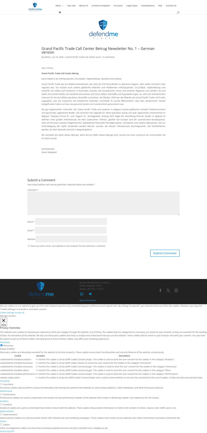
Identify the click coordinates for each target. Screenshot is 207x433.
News (58, 6)
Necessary (8, 345)
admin (47, 57)
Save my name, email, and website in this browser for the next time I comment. (68, 246)
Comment (32, 190)
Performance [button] (6, 391)
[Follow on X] (168, 290)
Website (31, 239)
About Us (83, 6)
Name (31, 221)
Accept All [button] (19, 312)
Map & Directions (88, 300)
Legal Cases (131, 6)
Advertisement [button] (7, 411)
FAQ (160, 6)
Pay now (71, 6)
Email (30, 230)
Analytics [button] (4, 401)
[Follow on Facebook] (160, 290)
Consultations (148, 6)
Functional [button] (5, 381)
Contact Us (171, 6)
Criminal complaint (101, 6)
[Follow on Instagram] (176, 290)
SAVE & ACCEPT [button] (7, 431)
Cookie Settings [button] (7, 312)
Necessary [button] (5, 342)
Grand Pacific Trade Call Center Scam (83, 57)
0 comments (109, 57)
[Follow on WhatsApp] (81, 294)
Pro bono (118, 6)
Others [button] (3, 421)
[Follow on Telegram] (90, 294)
